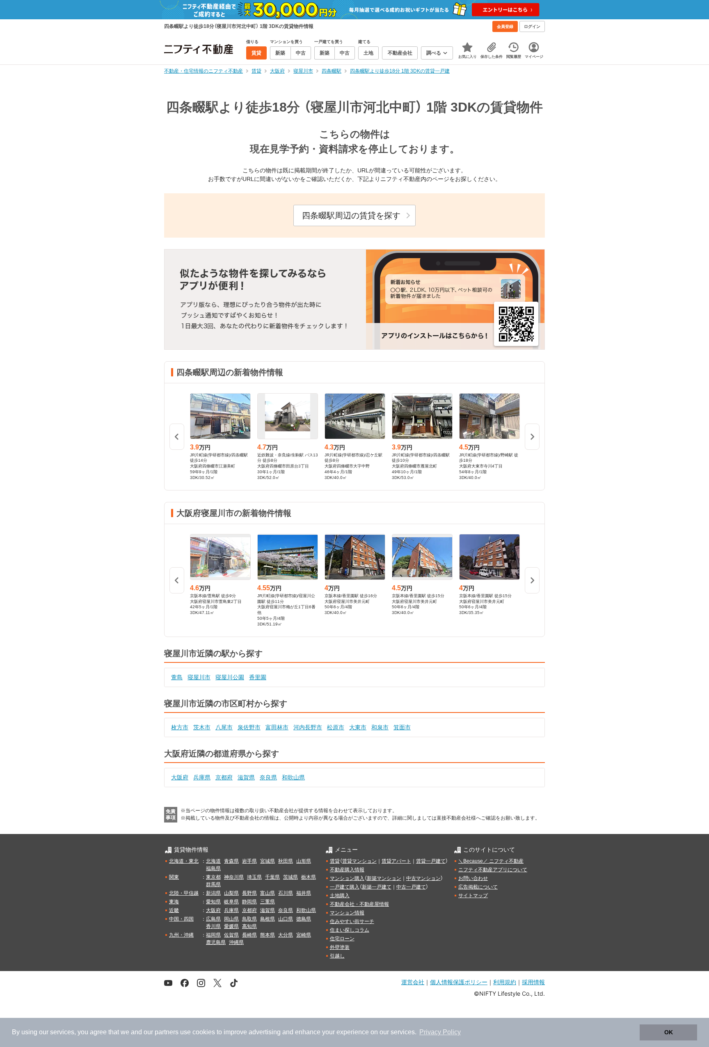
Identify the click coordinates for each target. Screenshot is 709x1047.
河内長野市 (307, 727)
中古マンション (423, 878)
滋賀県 (246, 777)
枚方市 (179, 727)
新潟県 (213, 893)
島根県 (267, 919)
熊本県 (267, 935)
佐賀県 (231, 935)
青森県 (231, 861)
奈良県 (268, 777)
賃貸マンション (359, 861)
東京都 (213, 877)
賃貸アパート (396, 861)
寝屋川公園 (229, 677)
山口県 (285, 919)
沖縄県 (236, 942)
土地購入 (340, 895)
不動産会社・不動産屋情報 (359, 904)
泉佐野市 (249, 727)
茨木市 (201, 727)
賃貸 (335, 861)
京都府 (224, 777)
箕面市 (402, 727)
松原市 (335, 727)
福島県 (213, 868)
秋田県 (285, 861)
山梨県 (231, 893)
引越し (337, 956)
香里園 (257, 677)
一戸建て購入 (344, 887)
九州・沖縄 (181, 935)
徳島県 (303, 919)
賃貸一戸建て (431, 861)
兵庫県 (201, 777)
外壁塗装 (340, 947)
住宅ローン (342, 939)
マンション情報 (347, 913)
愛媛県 (231, 926)
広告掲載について (478, 887)
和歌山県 (293, 777)
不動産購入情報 (347, 870)
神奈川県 (234, 877)
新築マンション (384, 878)
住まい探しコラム (349, 930)
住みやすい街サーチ (352, 921)
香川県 (213, 926)
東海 (174, 902)
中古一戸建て (411, 887)
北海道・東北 (184, 861)
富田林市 (276, 727)
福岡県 (213, 935)
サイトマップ (473, 895)
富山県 (267, 893)
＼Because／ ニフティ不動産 (491, 861)
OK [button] (668, 1032)
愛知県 (213, 902)
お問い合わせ (473, 878)
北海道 (213, 861)
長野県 (249, 893)
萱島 (177, 677)
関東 (174, 877)
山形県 (303, 861)
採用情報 (533, 981)
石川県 (285, 893)
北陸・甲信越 (184, 893)
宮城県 (267, 861)
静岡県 (249, 902)
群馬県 (213, 884)
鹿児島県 (216, 942)
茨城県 (290, 877)
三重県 (267, 902)
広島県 (213, 919)
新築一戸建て (376, 887)
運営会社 (412, 981)
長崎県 (249, 935)
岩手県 (249, 861)
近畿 (174, 910)
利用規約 (504, 981)
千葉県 (272, 877)
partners (166, 1032)
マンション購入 (347, 878)
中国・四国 (181, 919)
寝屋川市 (199, 677)
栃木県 (308, 877)
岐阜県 (231, 902)
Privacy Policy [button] (440, 1032)
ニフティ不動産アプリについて (492, 870)
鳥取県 (249, 919)
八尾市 (224, 727)
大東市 (357, 727)
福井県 (303, 893)
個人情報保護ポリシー (458, 981)
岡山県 (231, 919)
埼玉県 (254, 877)
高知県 (249, 926)
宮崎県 (303, 935)
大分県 (285, 935)
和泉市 (380, 727)
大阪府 (179, 777)
